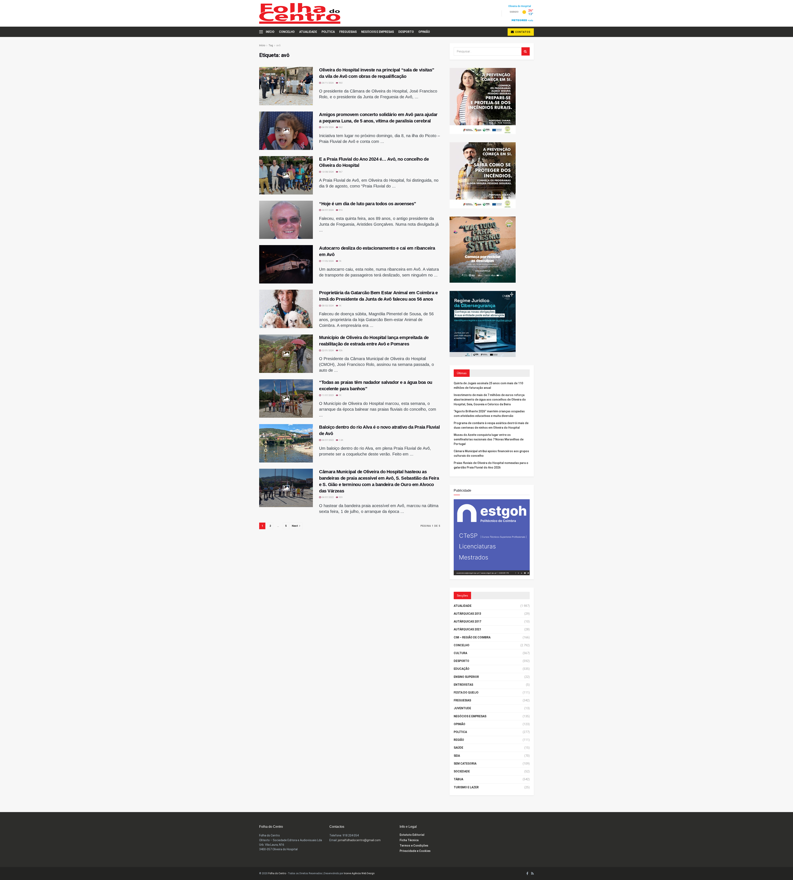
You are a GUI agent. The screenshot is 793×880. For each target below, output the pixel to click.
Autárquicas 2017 (467, 621)
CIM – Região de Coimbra (472, 637)
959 (340, 497)
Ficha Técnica (409, 840)
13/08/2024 (327, 172)
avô (278, 45)
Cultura (460, 653)
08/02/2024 (327, 305)
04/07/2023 (327, 440)
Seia (457, 755)
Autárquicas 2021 (467, 629)
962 (340, 127)
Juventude (462, 708)
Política (328, 31)
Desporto (406, 31)
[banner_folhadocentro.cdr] (492, 536)
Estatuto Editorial (412, 834)
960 (340, 83)
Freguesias (348, 31)
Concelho (287, 31)
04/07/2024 (327, 210)
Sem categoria (465, 763)
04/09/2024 (327, 127)
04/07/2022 (327, 497)
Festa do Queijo (466, 692)
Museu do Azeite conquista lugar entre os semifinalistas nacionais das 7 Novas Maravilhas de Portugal (489, 439)
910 (340, 210)
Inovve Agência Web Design (359, 873)
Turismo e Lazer (466, 787)
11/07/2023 (327, 395)
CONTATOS (522, 32)
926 (340, 350)
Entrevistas (463, 684)
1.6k (340, 440)
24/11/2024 (327, 83)
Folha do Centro (277, 873)
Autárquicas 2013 (467, 613)
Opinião (424, 31)
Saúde (458, 747)
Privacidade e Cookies (415, 851)
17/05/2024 (327, 261)
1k (339, 261)
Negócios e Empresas (377, 31)
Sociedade (462, 771)
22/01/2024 (327, 350)
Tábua (458, 779)
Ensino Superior (466, 676)
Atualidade (308, 31)
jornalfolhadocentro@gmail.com (359, 840)
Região (459, 739)
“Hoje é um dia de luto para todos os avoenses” (367, 203)
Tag (270, 45)
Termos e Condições (414, 845)
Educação (461, 668)
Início (270, 31)
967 (340, 172)
